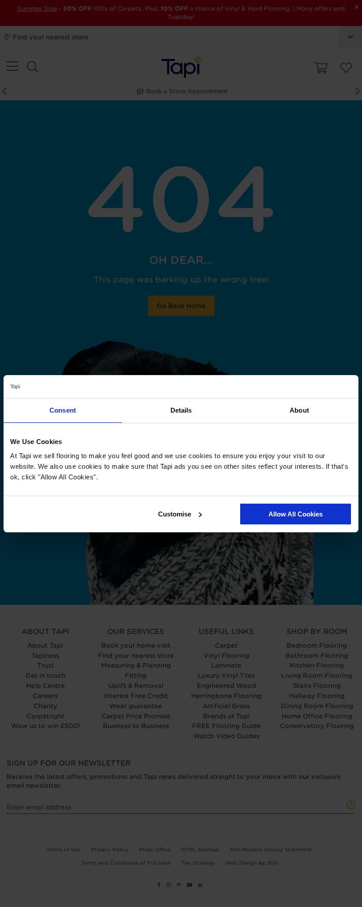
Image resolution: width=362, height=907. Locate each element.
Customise (174, 514)
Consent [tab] (62, 410)
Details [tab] (181, 410)
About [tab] (299, 410)
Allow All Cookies (295, 514)
